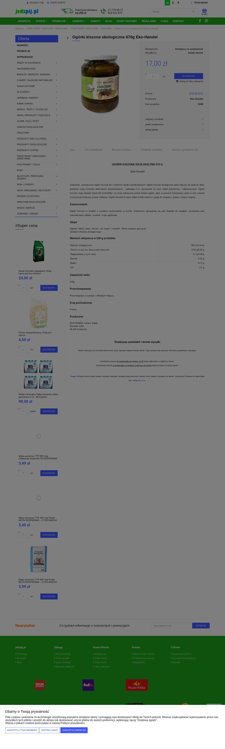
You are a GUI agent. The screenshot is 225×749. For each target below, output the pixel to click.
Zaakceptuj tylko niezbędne (22, 730)
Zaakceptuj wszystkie (74, 730)
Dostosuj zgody (49, 730)
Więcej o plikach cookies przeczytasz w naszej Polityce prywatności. (45, 723)
